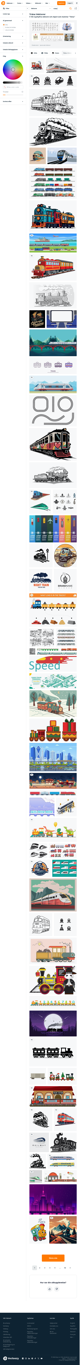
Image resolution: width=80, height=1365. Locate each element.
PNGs (46, 53)
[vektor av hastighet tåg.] (61, 65)
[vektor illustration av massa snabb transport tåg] (62, 156)
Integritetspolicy (72, 1359)
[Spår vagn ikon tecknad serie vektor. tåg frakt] (37, 1076)
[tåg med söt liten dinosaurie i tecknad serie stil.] (53, 830)
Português (73, 1329)
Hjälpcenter (53, 1323)
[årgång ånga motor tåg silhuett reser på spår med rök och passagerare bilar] (53, 132)
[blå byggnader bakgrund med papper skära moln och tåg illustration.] (41, 807)
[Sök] (70, 8)
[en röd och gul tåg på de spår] (53, 267)
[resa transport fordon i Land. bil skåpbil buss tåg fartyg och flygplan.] (53, 243)
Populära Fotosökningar (31, 1337)
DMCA (29, 1326)
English (72, 1323)
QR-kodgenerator (8, 1349)
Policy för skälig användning (67, 1360)
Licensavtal (30, 1323)
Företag (5, 1332)
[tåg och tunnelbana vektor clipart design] (40, 502)
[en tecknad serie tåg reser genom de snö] (53, 703)
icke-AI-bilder (9, 30)
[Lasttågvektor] (53, 951)
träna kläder (67, 53)
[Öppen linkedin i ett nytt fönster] (29, 1358)
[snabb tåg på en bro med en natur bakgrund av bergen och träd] (53, 342)
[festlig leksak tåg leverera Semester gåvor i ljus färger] (53, 729)
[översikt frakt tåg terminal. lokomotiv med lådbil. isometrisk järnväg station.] (53, 681)
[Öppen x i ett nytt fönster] (38, 1358)
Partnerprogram (32, 1329)
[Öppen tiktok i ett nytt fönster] (35, 1358)
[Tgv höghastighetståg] (53, 895)
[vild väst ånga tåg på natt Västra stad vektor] (53, 781)
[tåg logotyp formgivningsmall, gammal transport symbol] (65, 580)
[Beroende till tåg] (37, 319)
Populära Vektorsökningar (32, 1332)
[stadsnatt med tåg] (53, 1199)
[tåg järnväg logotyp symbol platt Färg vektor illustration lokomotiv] (37, 156)
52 (65, 1268)
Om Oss (52, 1329)
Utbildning (6, 1334)
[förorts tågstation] (60, 1176)
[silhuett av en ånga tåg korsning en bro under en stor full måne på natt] (53, 1023)
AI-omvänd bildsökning (7, 1341)
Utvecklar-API (7, 1337)
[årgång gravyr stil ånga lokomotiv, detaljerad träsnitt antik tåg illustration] (53, 475)
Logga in (70, 3)
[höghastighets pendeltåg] (35, 1176)
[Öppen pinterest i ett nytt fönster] (32, 1358)
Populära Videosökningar (32, 1341)
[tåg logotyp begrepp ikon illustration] (65, 924)
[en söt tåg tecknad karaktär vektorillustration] (38, 1230)
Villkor (64, 1359)
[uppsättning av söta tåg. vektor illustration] (63, 850)
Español (72, 1326)
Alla (6, 25)
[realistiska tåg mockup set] (66, 637)
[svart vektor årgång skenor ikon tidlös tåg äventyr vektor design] (63, 1142)
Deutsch (73, 1332)
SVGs (35, 53)
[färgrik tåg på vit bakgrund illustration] (53, 216)
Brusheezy (6, 1323)
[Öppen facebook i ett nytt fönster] (23, 1358)
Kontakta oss (54, 1326)
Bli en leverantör (53, 1332)
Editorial (38, 3)
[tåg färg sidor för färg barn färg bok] (40, 924)
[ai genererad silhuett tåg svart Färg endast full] (32, 651)
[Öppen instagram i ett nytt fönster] (26, 1358)
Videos (28, 3)
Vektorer (10, 3)
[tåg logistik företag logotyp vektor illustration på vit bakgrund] (40, 868)
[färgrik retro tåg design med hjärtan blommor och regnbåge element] (53, 444)
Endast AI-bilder (10, 27)
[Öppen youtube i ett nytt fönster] (41, 1358)
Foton (19, 3)
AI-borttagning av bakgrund (9, 1345)
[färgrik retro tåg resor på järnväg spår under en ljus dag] (65, 1119)
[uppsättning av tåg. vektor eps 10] (57, 651)
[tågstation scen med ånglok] (53, 1096)
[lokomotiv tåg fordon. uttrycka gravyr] (53, 295)
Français (73, 1334)
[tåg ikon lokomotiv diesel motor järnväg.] (63, 1230)
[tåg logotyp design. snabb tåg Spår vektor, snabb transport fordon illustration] (39, 1142)
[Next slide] (74, 53)
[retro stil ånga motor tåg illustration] (36, 65)
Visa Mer (69, 37)
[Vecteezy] (3, 3)
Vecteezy (6, 1326)
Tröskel (5, 92)
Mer (46, 3)
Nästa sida (53, 1258)
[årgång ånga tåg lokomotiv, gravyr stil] (53, 102)
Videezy (5, 1329)
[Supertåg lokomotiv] (64, 868)
